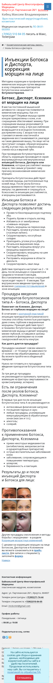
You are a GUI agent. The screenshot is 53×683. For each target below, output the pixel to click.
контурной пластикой (31, 313)
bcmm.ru (43, 10)
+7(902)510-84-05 (33, 601)
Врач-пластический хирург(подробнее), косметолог (25, 20)
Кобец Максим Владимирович (25, 14)
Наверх (6, 560)
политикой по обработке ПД (23, 672)
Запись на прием (21, 648)
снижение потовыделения (29, 286)
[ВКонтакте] (3, 636)
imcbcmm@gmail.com (19, 606)
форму (19, 556)
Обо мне (37, 648)
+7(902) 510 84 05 (14, 34)
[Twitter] (7, 636)
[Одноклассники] (10, 636)
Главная (6, 648)
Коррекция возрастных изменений (22, 540)
